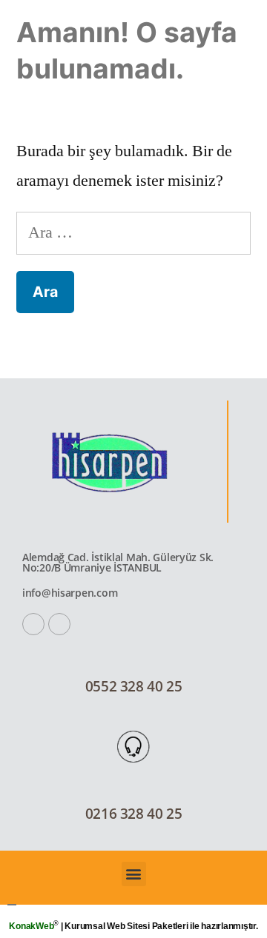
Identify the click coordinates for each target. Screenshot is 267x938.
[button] (134, 874)
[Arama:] (133, 232)
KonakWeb (31, 926)
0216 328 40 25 (133, 813)
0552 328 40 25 (133, 686)
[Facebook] (33, 624)
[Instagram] (59, 624)
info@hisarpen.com (69, 593)
